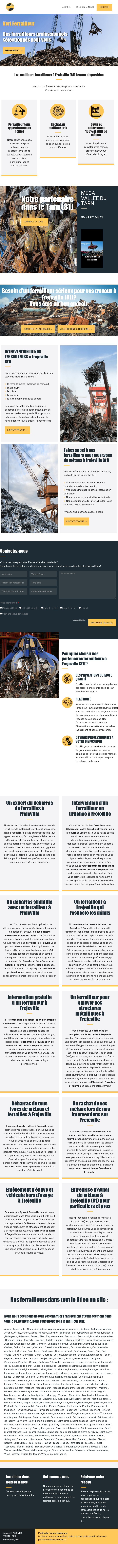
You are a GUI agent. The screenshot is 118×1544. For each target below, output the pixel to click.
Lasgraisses (87, 1373)
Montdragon (98, 1391)
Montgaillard (38, 1395)
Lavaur (108, 1373)
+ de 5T (84, 608)
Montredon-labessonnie (95, 1395)
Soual (17, 1442)
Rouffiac (71, 1413)
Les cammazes (87, 1380)
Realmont (95, 1409)
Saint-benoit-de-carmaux (43, 1420)
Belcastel (108, 1332)
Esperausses (95, 1354)
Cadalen (80, 1340)
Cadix (89, 1340)
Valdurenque (71, 1446)
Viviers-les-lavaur (30, 1454)
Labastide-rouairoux (69, 1365)
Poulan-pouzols (100, 1406)
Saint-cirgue (64, 1420)
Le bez (8, 1376)
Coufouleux (80, 1351)
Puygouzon (45, 1409)
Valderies (57, 1446)
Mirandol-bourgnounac (26, 1391)
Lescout (101, 1380)
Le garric (31, 1376)
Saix (85, 1435)
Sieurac (102, 1439)
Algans (52, 1329)
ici (65, 1539)
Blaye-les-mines (55, 1336)
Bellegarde (11, 1336)
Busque (59, 1340)
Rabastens (72, 1409)
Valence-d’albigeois (90, 1446)
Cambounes (76, 1343)
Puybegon (10, 1409)
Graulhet (23, 1362)
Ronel (7, 1413)
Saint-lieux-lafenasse (67, 1428)
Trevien (39, 1446)
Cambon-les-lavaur (58, 1343)
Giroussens (10, 1362)
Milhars (8, 1391)
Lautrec (99, 1373)
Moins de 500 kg (9, 608)
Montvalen (24, 1398)
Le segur (94, 1376)
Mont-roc (58, 1391)
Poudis (86, 1406)
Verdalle (17, 1450)
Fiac (26, 1358)
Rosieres (48, 1413)
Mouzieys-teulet (101, 1398)
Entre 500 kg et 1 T (30, 608)
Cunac (91, 1351)
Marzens (30, 1387)
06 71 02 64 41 (92, 217)
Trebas (30, 1446)
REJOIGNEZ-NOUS (85, 7)
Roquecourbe (19, 1413)
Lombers (66, 1384)
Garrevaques (81, 1358)
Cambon (42, 1343)
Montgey (52, 1395)
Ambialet (74, 1329)
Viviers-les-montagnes (53, 1454)
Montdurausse (12, 1395)
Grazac (33, 1362)
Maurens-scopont (76, 1387)
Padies (73, 1402)
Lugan (86, 1384)
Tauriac (47, 1442)
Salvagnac (10, 1439)
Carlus (17, 1347)
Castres (21, 1351)
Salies (92, 1435)
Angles (107, 1329)
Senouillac (71, 1439)
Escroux (82, 1354)
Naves (35, 1402)
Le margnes (43, 1376)
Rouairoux (60, 1413)
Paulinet (9, 1406)
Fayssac (9, 1358)
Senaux (60, 1439)
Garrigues (95, 1358)
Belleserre (24, 1336)
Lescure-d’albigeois (15, 1384)
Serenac (82, 1439)
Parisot (108, 1402)
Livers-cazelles (51, 1384)
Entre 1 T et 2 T (50, 608)
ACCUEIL (66, 7)
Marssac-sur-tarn (14, 1387)
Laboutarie (32, 1369)
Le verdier (22, 1380)
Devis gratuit (12, 50)
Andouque (96, 1329)
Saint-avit (22, 1420)
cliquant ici (29, 1495)
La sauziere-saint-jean (88, 1362)
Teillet (64, 1442)
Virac (7, 1454)
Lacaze (83, 1369)
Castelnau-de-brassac (57, 1347)
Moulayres (48, 1398)
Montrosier (10, 1398)
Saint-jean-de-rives (94, 1424)
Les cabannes (69, 1380)
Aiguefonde (19, 1329)
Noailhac (45, 1402)
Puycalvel (22, 1409)
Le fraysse (19, 1376)
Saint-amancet (41, 1417)
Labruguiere (46, 1369)
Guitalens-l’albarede (50, 1362)
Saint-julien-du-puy (21, 1428)
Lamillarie (61, 1373)
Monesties (46, 1391)
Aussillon (53, 1332)
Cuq (98, 1351)
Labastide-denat (23, 1365)
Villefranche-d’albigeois (73, 1450)
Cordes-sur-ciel (64, 1351)
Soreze (8, 1442)
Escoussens (70, 1354)
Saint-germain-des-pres (28, 1424)
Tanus (38, 1442)
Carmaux (27, 1347)
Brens (19, 1340)
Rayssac (83, 1409)
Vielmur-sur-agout (41, 1450)
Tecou (56, 1442)
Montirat (63, 1395)
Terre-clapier (76, 1442)
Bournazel (83, 1336)
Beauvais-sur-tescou (90, 1332)
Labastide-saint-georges (95, 1365)
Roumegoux (84, 1413)
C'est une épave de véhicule (15, 614)
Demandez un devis (33, 222)
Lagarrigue (39, 1373)
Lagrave (50, 1373)
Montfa (26, 1395)
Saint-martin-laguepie (35, 1431)
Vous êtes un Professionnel (75, 329)
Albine (43, 1329)
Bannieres (65, 1332)
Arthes (25, 1332)
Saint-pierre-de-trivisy (86, 1431)
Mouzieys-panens (81, 1398)
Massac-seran (44, 1387)
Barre (75, 1332)
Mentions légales (11, 1539)
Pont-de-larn (74, 1406)
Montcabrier (83, 1391)
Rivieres (106, 1409)
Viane (26, 1450)
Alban (30, 1329)
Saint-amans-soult (61, 1417)
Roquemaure (35, 1413)
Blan (42, 1336)
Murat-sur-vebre (13, 1402)
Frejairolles (47, 1358)
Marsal (105, 1384)
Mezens (103, 1387)
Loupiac (76, 1384)
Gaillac (69, 1358)
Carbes (8, 1347)
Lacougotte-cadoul (99, 1369)
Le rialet (83, 1376)
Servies (92, 1439)
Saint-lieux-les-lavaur (92, 1428)
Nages (27, 1402)
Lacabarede (60, 1369)
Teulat (99, 1442)
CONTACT (104, 7)
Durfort (58, 1354)
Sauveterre (36, 1439)
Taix (31, 1442)
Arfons (8, 1332)
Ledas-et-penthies (39, 1380)
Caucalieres (34, 1351)
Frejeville (59, 1358)
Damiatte (28, 1354)
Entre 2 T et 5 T (69, 608)
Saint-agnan (25, 1417)
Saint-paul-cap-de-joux (60, 1431)
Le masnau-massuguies (64, 1376)
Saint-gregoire (50, 1424)
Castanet (38, 1347)
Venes (8, 1450)
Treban (21, 1446)
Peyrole (61, 1406)
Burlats (49, 1340)
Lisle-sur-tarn (34, 1384)
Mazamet (92, 1387)
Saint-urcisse (42, 1435)
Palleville (83, 1402)
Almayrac (62, 1329)
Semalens (49, 1439)
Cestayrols (48, 1351)
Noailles (55, 1402)
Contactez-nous (16, 430)
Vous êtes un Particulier (37, 329)
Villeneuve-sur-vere (97, 1450)
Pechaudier (42, 1406)
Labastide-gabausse (45, 1365)
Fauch (107, 1354)
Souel (24, 1442)
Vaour (105, 1446)
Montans (70, 1391)
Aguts (8, 1329)
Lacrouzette (11, 1373)
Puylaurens (58, 1409)
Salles (100, 1435)
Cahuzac (10, 1343)
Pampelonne (96, 1402)
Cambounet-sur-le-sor (96, 1343)
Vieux (55, 1450)
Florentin (35, 1358)
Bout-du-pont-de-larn (101, 1336)
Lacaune (73, 1369)
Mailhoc (95, 1384)
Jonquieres (68, 1362)
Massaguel (59, 1387)
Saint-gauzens (80, 1420)
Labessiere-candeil (14, 1369)
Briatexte (28, 1340)
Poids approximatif (9, 603)
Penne (52, 1406)
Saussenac (23, 1439)
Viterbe (16, 1454)
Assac (34, 1332)
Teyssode (10, 1446)
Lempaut (56, 1380)
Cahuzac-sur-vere (26, 1343)
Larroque (73, 1373)
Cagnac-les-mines (103, 1340)
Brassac (10, 1340)
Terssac (89, 1442)
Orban (64, 1402)
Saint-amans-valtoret (85, 1417)
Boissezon (71, 1336)
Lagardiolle (25, 1373)
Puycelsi (33, 1409)
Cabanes (69, 1340)
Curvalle (17, 1354)
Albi (36, 1329)
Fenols (19, 1358)
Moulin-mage (62, 1398)
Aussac (43, 1332)
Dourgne (48, 1354)
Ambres (85, 1329)
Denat (38, 1354)
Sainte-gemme (73, 1435)
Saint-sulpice (26, 1435)
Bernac (35, 1336)
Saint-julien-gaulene (44, 1428)
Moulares (36, 1398)
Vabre (47, 1446)
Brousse (39, 1340)
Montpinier (75, 1395)
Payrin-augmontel (25, 1406)
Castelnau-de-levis (81, 1347)
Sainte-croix (57, 1435)
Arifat (16, 1332)
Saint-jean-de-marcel (71, 1424)
